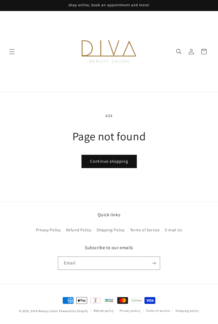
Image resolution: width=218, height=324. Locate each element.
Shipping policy (187, 311)
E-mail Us (173, 229)
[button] (12, 51)
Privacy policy (130, 311)
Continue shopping (109, 161)
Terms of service (158, 311)
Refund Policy (78, 229)
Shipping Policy (111, 229)
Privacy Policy (48, 229)
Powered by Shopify (73, 311)
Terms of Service (145, 229)
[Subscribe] (153, 263)
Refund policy (104, 311)
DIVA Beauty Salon (44, 311)
